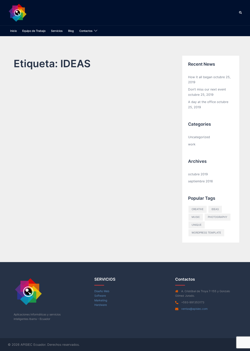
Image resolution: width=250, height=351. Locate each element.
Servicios (57, 30)
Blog (71, 30)
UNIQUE (197, 224)
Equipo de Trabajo (34, 30)
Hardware (100, 304)
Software (100, 295)
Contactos (86, 30)
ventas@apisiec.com (194, 308)
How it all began (200, 77)
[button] (240, 12)
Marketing (100, 300)
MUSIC (196, 216)
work (192, 144)
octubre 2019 (198, 174)
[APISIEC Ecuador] (17, 12)
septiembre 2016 (200, 181)
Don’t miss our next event (207, 89)
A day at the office (202, 102)
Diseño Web (101, 291)
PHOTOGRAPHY (217, 216)
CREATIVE (198, 209)
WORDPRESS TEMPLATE (206, 232)
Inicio (13, 30)
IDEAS (215, 209)
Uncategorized (199, 137)
